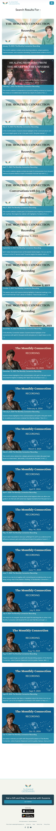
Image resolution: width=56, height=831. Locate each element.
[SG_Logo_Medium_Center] (28, 784)
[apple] (28, 810)
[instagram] (28, 827)
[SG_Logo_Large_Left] (11, 2)
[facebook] (25, 827)
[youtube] (30, 827)
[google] (28, 814)
